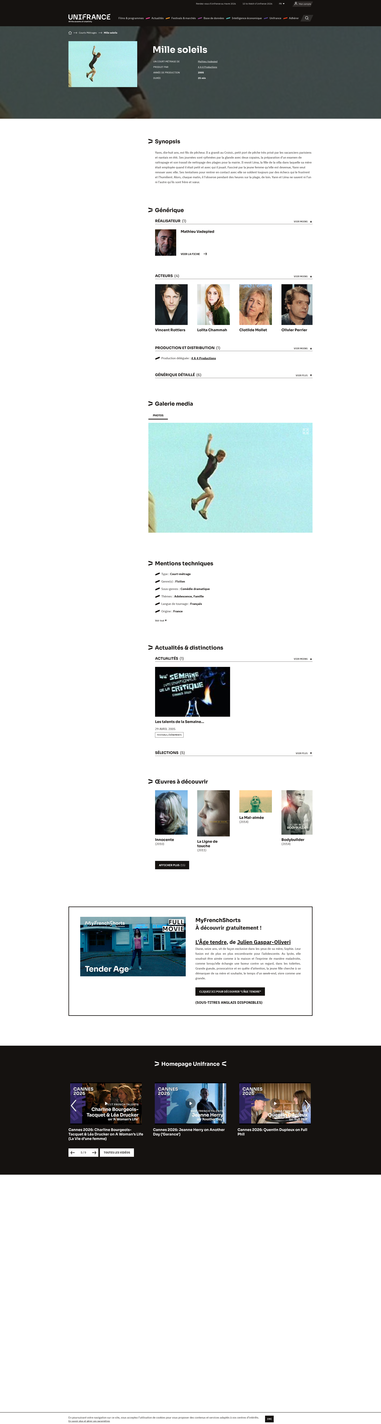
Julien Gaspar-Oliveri (264, 941)
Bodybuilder (292, 839)
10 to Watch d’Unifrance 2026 (257, 3)
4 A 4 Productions (207, 66)
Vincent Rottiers (170, 330)
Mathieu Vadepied (207, 61)
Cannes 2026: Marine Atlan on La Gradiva (275, 1130)
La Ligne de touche (207, 843)
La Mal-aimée (251, 817)
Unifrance (275, 18)
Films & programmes (131, 18)
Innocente (164, 839)
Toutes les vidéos (117, 1152)
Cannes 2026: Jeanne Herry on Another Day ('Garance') (104, 1132)
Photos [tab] (158, 415)
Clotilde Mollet (253, 330)
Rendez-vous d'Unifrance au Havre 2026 (216, 3)
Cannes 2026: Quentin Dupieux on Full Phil (188, 1132)
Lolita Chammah (212, 330)
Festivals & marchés (183, 18)
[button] (306, 431)
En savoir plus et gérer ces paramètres (89, 1421)
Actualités (158, 18)
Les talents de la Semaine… (179, 722)
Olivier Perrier (294, 330)
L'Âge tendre (211, 941)
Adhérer (294, 18)
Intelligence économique (247, 18)
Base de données (214, 18)
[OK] (269, 1419)
